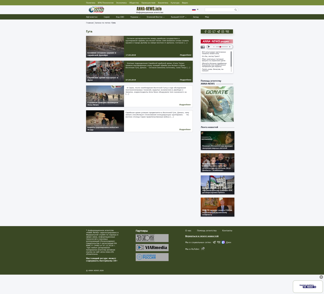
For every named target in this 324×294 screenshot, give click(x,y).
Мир (207, 17)
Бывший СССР (177, 17)
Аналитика (163, 2)
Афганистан (91, 17)
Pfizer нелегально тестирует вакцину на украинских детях (213, 59)
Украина (134, 17)
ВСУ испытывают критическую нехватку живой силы (214, 52)
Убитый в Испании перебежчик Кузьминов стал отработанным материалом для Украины (214, 65)
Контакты (227, 230)
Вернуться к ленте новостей (202, 236)
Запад (196, 17)
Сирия (107, 17)
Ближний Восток (155, 17)
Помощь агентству (207, 230)
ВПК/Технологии (106, 2)
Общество (134, 2)
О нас (188, 230)
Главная (89, 23)
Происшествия (148, 2)
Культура (175, 2)
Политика (90, 2)
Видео (185, 2)
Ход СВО (120, 17)
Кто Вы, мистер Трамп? (211, 56)
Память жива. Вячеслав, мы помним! (213, 70)
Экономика (121, 2)
